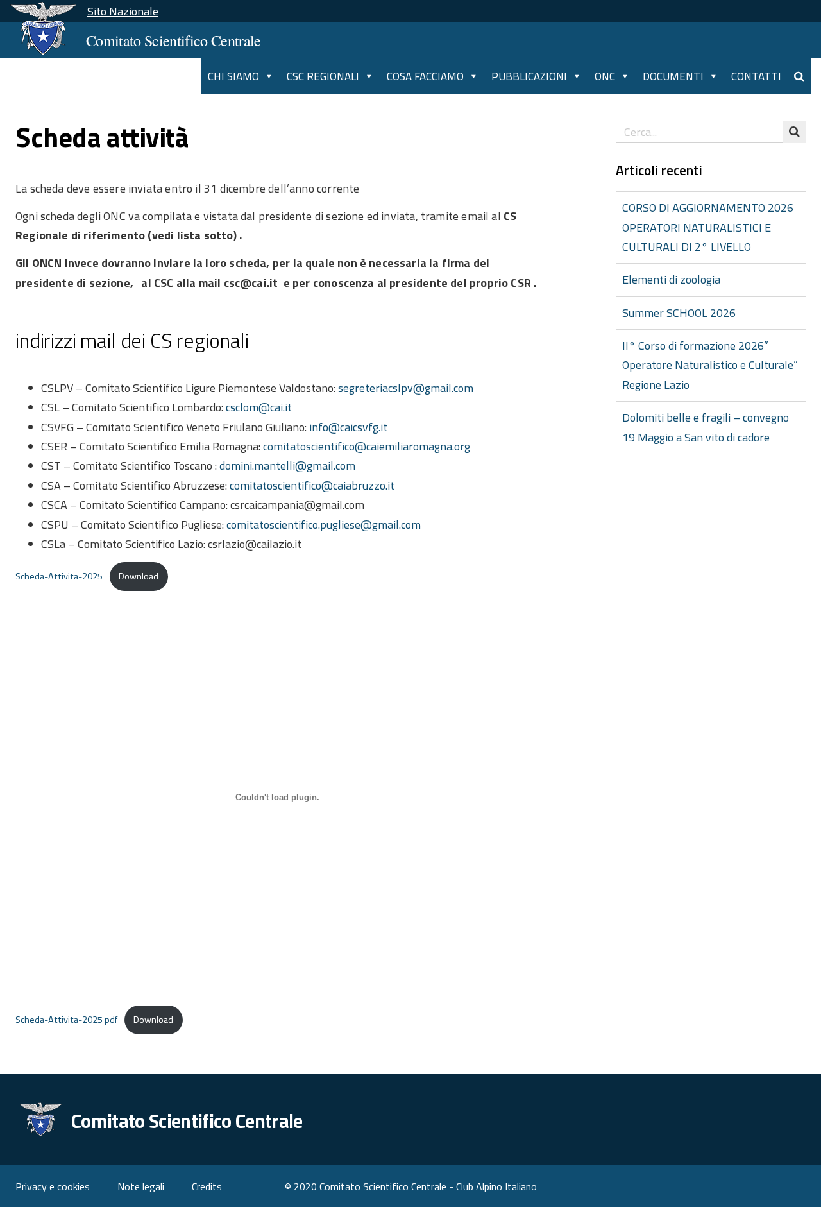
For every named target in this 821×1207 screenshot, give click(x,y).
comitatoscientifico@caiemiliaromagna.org (366, 446)
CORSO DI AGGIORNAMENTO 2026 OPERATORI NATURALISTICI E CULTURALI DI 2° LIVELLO (707, 227)
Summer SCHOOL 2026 (679, 312)
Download (138, 576)
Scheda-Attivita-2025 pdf (66, 1020)
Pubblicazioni (529, 76)
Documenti (673, 76)
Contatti (756, 76)
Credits (207, 1186)
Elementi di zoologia (671, 279)
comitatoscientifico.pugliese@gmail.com (323, 524)
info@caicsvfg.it (348, 427)
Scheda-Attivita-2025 (59, 576)
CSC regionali (323, 76)
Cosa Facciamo (425, 76)
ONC (605, 76)
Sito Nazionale (122, 11)
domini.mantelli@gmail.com (287, 465)
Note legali (140, 1186)
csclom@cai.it (259, 407)
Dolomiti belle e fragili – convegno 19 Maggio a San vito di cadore (705, 427)
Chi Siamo (233, 76)
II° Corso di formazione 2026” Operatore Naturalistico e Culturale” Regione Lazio (710, 365)
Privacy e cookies (52, 1186)
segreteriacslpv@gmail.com (407, 388)
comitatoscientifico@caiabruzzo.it (312, 485)
